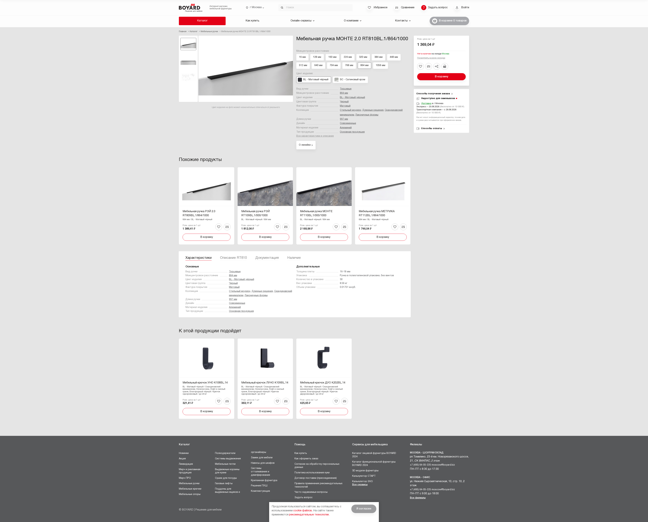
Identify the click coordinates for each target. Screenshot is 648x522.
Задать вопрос (303, 497)
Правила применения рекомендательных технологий (318, 485)
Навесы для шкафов (263, 463)
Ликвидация (186, 464)
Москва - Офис (420, 477)
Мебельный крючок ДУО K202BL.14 (322, 383)
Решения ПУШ (259, 486)
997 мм (344, 119)
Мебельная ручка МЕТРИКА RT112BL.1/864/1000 (377, 213)
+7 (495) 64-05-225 (420, 465)
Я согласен (363, 509)
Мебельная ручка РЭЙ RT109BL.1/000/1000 (255, 213)
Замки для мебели (262, 458)
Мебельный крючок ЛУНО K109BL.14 (264, 383)
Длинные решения (373, 110)
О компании (351, 21)
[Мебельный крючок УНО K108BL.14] (206, 379)
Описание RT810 (233, 257)
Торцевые (346, 89)
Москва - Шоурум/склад (426, 453)
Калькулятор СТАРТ (364, 476)
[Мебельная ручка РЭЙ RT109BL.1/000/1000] (265, 206)
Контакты (401, 21)
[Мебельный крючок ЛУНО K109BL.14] (265, 379)
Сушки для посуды (226, 478)
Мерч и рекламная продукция (189, 471)
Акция (182, 459)
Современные (348, 123)
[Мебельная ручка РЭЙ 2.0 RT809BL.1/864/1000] (206, 206)
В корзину (441, 77)
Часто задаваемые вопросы (311, 492)
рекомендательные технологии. (309, 515)
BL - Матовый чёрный (352, 97)
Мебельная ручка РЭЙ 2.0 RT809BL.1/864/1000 (199, 213)
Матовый (345, 106)
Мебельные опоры (189, 494)
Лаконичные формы (366, 115)
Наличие (294, 257)
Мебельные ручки (189, 483)
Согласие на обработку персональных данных (316, 466)
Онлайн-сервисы (301, 21)
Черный (344, 102)
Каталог (202, 21)
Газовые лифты (224, 483)
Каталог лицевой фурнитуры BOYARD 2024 (374, 455)
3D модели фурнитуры (365, 471)
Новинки (184, 453)
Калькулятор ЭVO (362, 481)
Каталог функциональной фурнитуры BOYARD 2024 (374, 463)
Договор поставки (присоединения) (315, 478)
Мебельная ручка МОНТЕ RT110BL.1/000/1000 (316, 213)
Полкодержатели (225, 453)
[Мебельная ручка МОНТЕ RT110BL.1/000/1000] (324, 206)
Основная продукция (352, 132)
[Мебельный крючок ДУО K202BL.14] (324, 379)
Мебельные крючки (190, 489)
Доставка (426, 104)
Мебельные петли (225, 464)
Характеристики (198, 257)
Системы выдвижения (228, 459)
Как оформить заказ (306, 459)
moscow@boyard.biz (443, 465)
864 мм (344, 93)
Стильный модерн (350, 110)
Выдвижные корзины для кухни (227, 471)
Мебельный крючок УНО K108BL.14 (205, 383)
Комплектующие (260, 491)
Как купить (252, 21)
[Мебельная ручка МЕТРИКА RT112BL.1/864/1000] (382, 206)
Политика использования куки (312, 473)
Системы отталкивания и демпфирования (260, 471)
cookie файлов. (303, 510)
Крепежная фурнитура (264, 480)
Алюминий (346, 128)
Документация (267, 257)
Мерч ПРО (185, 478)
